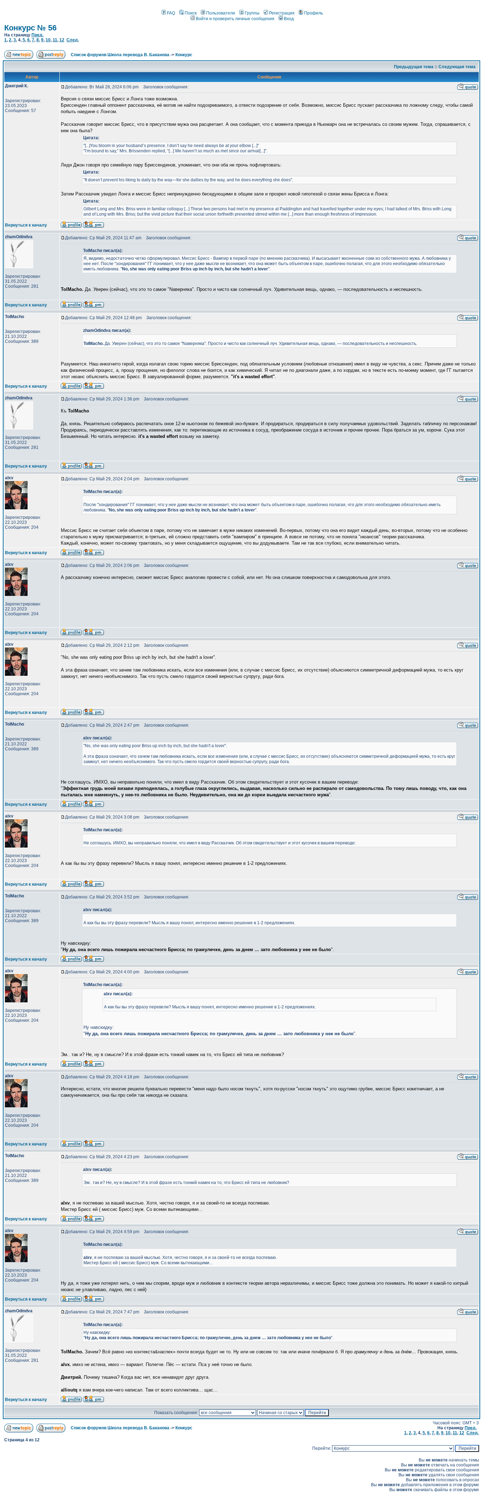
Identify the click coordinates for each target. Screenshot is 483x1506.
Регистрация (282, 13)
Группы (252, 13)
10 (48, 39)
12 (61, 39)
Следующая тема (457, 66)
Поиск (191, 13)
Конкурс (183, 54)
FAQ (171, 13)
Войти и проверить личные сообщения (235, 18)
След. (72, 39)
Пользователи (220, 13)
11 (55, 39)
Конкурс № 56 (30, 27)
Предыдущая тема (413, 66)
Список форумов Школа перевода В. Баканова (120, 54)
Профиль (313, 13)
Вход (289, 18)
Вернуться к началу (26, 225)
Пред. (37, 35)
